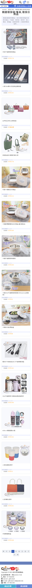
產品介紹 (11, 9)
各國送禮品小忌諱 (21, 6)
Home (4, 9)
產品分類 (7, 586)
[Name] (7, 2)
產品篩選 (23, 586)
